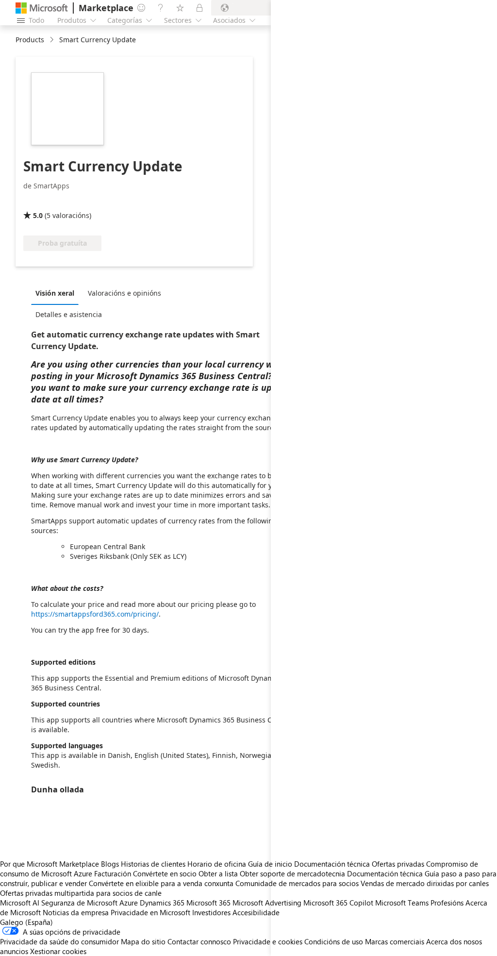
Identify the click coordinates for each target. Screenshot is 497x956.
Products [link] (30, 39)
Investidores (211, 912)
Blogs (110, 864)
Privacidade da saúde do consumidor (59, 941)
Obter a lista (218, 873)
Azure (128, 902)
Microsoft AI (19, 902)
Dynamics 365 (162, 902)
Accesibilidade (256, 912)
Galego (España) (26, 922)
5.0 (38, 215)
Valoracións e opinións (124, 293)
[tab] (57, 292)
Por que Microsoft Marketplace (49, 864)
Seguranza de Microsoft (79, 902)
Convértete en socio (165, 873)
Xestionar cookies (58, 951)
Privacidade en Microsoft (150, 912)
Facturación (112, 873)
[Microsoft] (42, 8)
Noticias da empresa (76, 912)
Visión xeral (54, 293)
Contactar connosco (199, 941)
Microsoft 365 (208, 902)
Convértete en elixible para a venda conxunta (161, 883)
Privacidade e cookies (267, 941)
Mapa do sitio (143, 941)
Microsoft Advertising (266, 902)
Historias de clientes (153, 864)
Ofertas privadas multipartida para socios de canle (81, 893)
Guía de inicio (270, 864)
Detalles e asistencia (68, 314)
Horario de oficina (216, 864)
